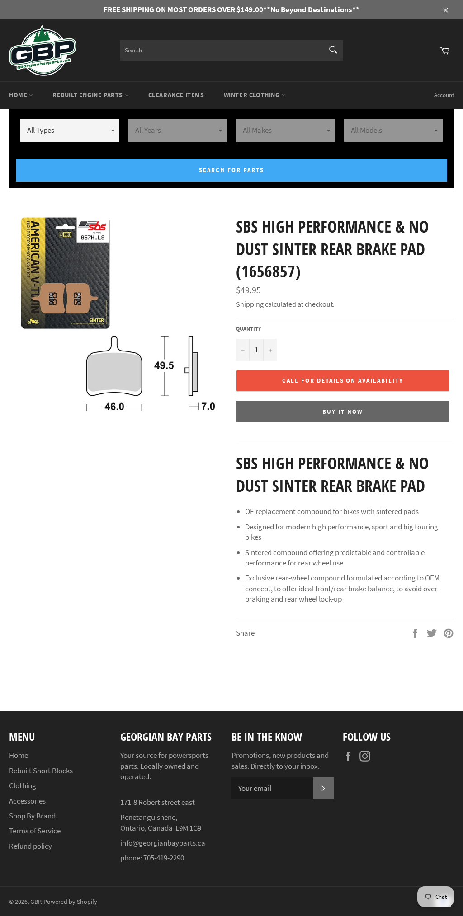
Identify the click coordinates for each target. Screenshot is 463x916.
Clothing (22, 785)
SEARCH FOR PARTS (231, 170)
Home (19, 95)
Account (444, 95)
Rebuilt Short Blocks (41, 771)
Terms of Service (35, 831)
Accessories (27, 801)
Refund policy (30, 846)
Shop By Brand (32, 816)
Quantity (248, 328)
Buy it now (342, 412)
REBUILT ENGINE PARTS (88, 95)
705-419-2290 (163, 858)
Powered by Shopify (70, 902)
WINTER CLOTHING (253, 95)
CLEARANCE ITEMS (176, 95)
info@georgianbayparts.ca (162, 843)
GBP (35, 902)
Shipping (250, 303)
